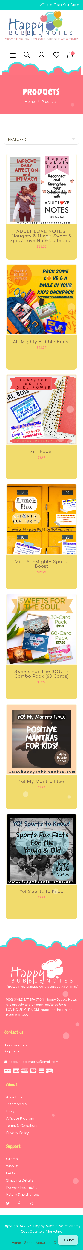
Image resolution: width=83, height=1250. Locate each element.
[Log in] (41, 55)
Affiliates (46, 4)
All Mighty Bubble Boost (41, 342)
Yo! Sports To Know (42, 891)
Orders (12, 1159)
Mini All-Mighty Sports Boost (42, 564)
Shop (28, 1242)
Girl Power (41, 451)
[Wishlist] (56, 55)
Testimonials (16, 1104)
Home (30, 102)
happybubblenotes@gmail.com (33, 1061)
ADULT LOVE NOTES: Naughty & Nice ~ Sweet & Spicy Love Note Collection (41, 236)
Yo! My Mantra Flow (41, 781)
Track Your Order (66, 4)
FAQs (10, 1173)
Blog (10, 1111)
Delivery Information (23, 1187)
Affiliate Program (20, 1118)
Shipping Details (19, 1180)
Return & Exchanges (23, 1194)
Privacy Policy (17, 1133)
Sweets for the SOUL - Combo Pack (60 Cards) (41, 674)
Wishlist (12, 1166)
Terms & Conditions (22, 1125)
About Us (14, 1097)
